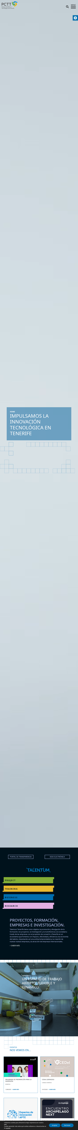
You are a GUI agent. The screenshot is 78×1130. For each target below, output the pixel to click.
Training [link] (11, 888)
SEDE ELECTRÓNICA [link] (57, 857)
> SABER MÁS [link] (15, 945)
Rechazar (67, 1125)
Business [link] (11, 897)
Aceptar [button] (54, 1125)
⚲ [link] (67, 6)
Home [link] (12, 412)
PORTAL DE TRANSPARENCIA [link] (21, 857)
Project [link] (10, 880)
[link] (75, 18)
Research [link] (11, 906)
